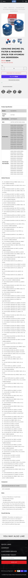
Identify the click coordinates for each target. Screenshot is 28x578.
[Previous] (2, 25)
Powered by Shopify (20, 574)
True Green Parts (10, 574)
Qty (2, 65)
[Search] (23, 1)
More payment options (14, 79)
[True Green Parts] (14, 1)
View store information (7, 86)
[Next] (26, 25)
